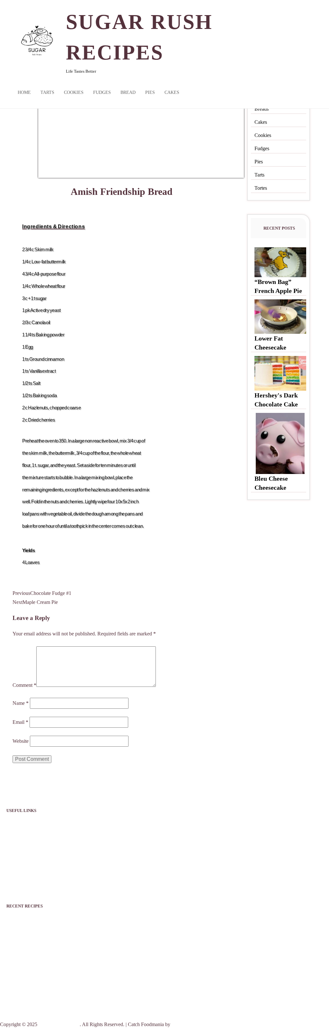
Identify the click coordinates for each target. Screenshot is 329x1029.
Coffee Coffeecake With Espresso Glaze (61, 997)
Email (20, 722)
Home (24, 92)
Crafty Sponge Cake (34, 982)
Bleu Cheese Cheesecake (39, 966)
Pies (150, 92)
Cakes (171, 92)
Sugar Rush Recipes (59, 1024)
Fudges (102, 92)
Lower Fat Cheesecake (37, 936)
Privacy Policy (21, 825)
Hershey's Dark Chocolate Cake (50, 951)
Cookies (74, 92)
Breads (261, 109)
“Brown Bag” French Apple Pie (49, 920)
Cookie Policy (20, 871)
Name (21, 703)
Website (21, 741)
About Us (16, 840)
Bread (128, 92)
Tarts (47, 92)
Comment (24, 685)
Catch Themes (186, 1024)
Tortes (260, 188)
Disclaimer (17, 856)
